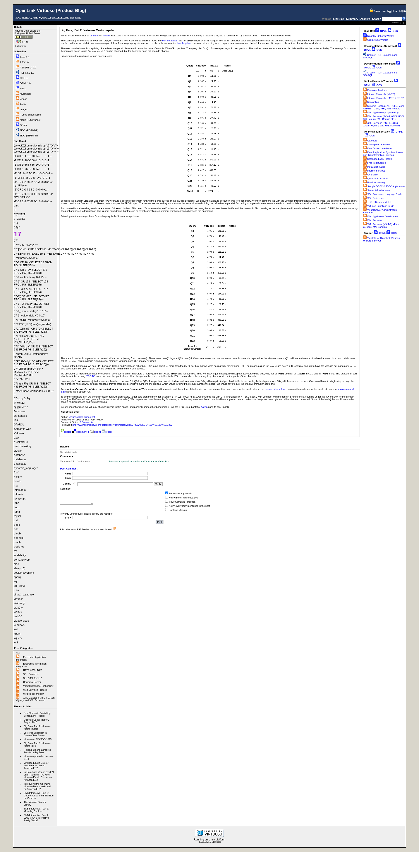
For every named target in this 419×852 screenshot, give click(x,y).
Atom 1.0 (24, 57)
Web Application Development (382, 216)
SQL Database (31, 674)
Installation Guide (376, 166)
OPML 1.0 (25, 83)
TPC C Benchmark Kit (379, 202)
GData (23, 125)
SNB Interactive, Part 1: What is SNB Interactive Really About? (36, 818)
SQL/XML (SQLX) (32, 678)
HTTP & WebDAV (32, 670)
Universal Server (32, 682)
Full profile (20, 46)
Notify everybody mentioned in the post (189, 506)
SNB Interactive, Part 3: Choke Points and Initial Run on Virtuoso (38, 795)
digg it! (97, 431)
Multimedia (25, 93)
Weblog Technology (33, 693)
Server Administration (378, 190)
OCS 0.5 (24, 78)
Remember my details (180, 493)
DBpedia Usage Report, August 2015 (36, 721)
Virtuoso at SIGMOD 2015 (38, 739)
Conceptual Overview (378, 144)
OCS (395, 31)
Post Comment (68, 468)
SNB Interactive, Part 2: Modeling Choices (36, 810)
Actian (204, 407)
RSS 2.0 (24, 62)
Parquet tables (169, 40)
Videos (23, 99)
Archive (365, 18)
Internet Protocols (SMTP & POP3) (385, 98)
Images (24, 109)
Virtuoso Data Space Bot (82, 417)
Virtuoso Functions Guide (380, 206)
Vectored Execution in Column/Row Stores (35, 734)
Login (402, 11)
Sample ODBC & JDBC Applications (386, 186)
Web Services (374, 220)
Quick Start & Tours (377, 178)
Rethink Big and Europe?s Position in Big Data (37, 751)
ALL (18, 652)
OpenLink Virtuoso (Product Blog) (50, 10)
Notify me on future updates (183, 497)
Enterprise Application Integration (30, 658)
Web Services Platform (35, 690)
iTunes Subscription (30, 114)
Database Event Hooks (379, 159)
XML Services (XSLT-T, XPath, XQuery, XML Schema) (381, 225)
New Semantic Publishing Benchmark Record (37, 714)
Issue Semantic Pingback (182, 501)
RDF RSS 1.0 (27, 72)
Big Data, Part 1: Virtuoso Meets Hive (37, 744)
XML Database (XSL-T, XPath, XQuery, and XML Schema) (35, 699)
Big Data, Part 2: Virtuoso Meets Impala (37, 727)
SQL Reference (375, 198)
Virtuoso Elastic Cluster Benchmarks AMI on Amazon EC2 (36, 765)
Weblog (326, 18)
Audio (23, 104)
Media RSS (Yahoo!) (30, 120)
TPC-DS (90, 376)
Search (376, 18)
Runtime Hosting (376, 182)
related (67, 431)
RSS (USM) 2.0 (28, 67)
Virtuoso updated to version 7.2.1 (38, 757)
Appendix (372, 140)
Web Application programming (382, 112)
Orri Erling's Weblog (377, 40)
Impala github (184, 43)
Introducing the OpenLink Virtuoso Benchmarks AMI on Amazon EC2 (37, 786)
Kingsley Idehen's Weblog (380, 36)
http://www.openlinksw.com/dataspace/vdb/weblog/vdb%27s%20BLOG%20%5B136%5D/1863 (122, 424)
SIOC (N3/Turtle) (29, 135)
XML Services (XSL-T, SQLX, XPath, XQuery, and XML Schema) (381, 124)
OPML (383, 31)
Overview (372, 174)
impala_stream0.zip (276, 389)
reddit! (108, 431)
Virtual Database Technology (38, 686)
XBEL (23, 88)
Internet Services (376, 170)
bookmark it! (82, 431)
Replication (373, 102)
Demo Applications (377, 90)
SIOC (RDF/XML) (29, 130)
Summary (352, 18)
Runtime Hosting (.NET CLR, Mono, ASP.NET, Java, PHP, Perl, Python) (384, 107)
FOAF (25, 42)
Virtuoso (94, 35)
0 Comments (86, 422)
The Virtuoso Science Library (35, 803)
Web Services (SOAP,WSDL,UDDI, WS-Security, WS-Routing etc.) (384, 117)
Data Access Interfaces (379, 148)
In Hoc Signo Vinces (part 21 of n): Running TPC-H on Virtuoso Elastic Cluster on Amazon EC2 (39, 776)
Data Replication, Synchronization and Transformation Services (383, 153)
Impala (106, 35)
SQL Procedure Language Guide (384, 194)
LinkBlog (338, 18)
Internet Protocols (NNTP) (381, 94)
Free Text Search (376, 163)
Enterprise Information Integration (30, 665)
